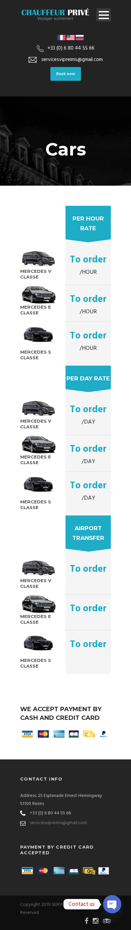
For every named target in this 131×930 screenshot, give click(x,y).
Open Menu (103, 14)
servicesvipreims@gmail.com (58, 823)
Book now (65, 73)
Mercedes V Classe (35, 274)
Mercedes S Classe (35, 354)
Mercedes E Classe (35, 309)
